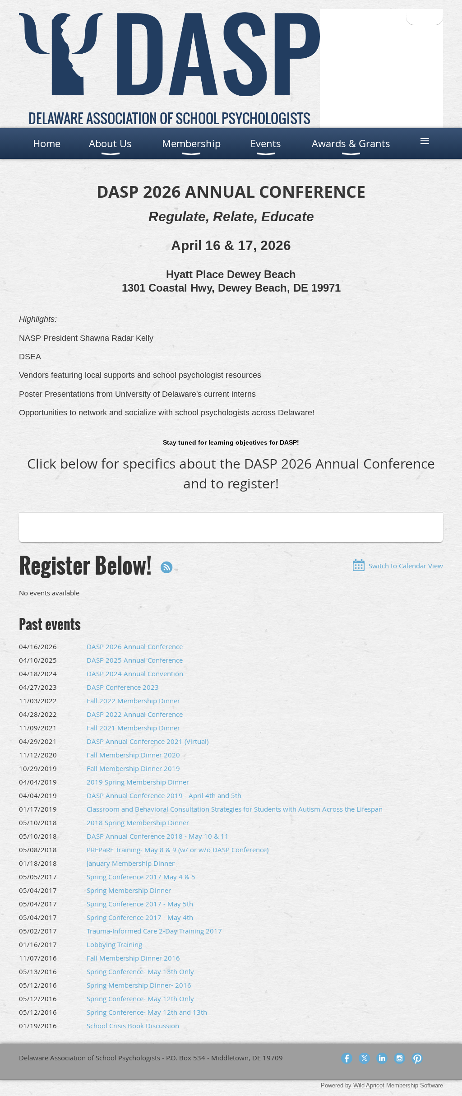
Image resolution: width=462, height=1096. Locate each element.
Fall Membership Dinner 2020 (133, 754)
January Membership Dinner (131, 863)
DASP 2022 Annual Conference (135, 714)
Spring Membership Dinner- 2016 (139, 984)
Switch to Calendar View (406, 565)
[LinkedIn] (382, 1058)
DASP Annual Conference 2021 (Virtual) (147, 741)
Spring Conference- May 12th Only (140, 998)
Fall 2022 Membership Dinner (133, 700)
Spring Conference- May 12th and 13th (147, 1012)
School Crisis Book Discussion (133, 1025)
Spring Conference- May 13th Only (140, 971)
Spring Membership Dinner (129, 890)
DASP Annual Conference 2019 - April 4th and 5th (164, 795)
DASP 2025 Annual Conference (135, 659)
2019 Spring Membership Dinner (138, 781)
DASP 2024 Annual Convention (135, 673)
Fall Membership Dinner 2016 (133, 957)
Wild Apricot (368, 1085)
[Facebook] (346, 1058)
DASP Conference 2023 (123, 687)
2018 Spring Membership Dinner (138, 822)
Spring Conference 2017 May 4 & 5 (141, 876)
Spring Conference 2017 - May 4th (140, 917)
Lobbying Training (114, 944)
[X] (364, 1058)
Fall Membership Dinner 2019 (133, 768)
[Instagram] (399, 1058)
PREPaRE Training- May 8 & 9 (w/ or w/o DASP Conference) (177, 849)
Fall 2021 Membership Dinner (133, 727)
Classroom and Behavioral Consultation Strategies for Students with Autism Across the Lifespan (235, 808)
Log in (424, 16)
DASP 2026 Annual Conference (135, 646)
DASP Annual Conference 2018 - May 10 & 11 (158, 836)
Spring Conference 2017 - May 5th (140, 903)
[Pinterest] (417, 1058)
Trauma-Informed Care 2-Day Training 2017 (154, 930)
